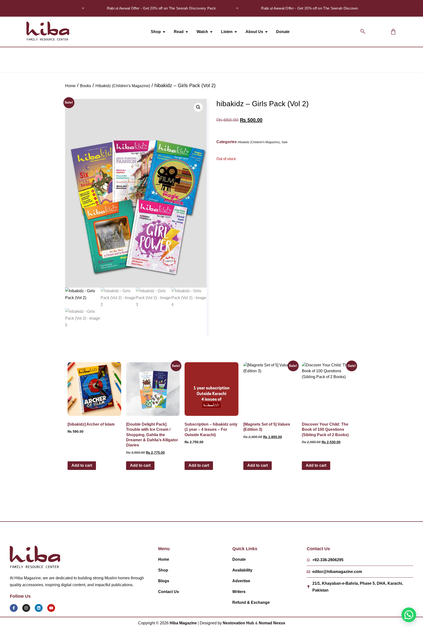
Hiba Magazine (183, 623)
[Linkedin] (39, 608)
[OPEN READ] (187, 32)
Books (85, 86)
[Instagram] (26, 608)
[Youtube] (51, 608)
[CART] (393, 31)
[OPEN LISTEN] (236, 32)
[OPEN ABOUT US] (266, 32)
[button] (363, 32)
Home (70, 86)
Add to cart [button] (81, 465)
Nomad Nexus (272, 623)
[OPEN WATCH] (211, 32)
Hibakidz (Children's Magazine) (122, 86)
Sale (285, 142)
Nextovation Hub (238, 623)
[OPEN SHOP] (164, 32)
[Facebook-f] (14, 608)
